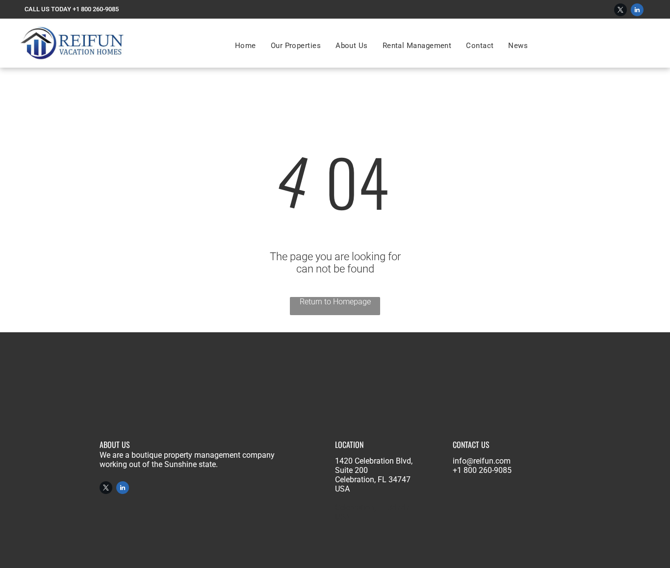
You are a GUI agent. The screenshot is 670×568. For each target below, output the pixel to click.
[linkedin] (637, 11)
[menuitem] (245, 45)
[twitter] (620, 11)
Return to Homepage (335, 301)
